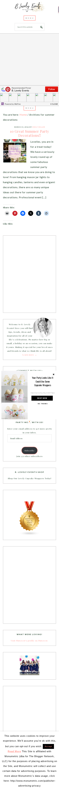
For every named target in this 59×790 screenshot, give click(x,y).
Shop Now (42, 398)
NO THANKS (43, 404)
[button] (42, 381)
